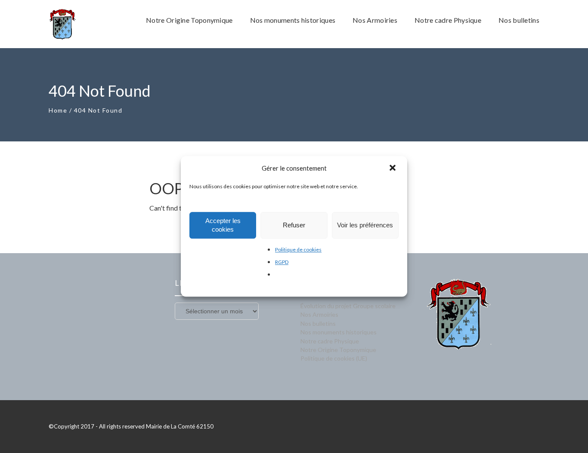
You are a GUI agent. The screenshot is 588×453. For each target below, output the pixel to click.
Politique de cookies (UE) (333, 358)
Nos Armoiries (319, 314)
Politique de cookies (298, 249)
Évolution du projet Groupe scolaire (348, 305)
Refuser (294, 225)
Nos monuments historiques (338, 332)
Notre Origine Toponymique (338, 349)
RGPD (281, 262)
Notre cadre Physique (329, 341)
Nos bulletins (318, 323)
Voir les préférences (365, 225)
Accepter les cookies (223, 225)
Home (58, 110)
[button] (393, 168)
